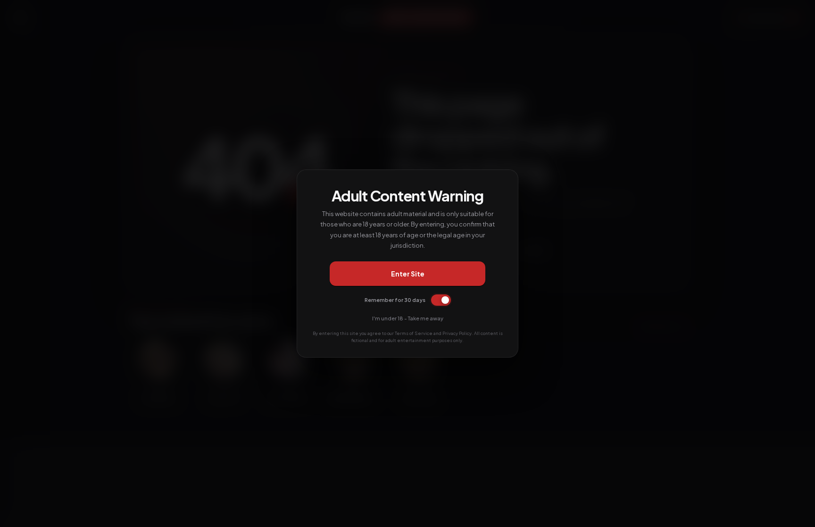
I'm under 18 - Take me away (407, 318)
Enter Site (407, 273)
